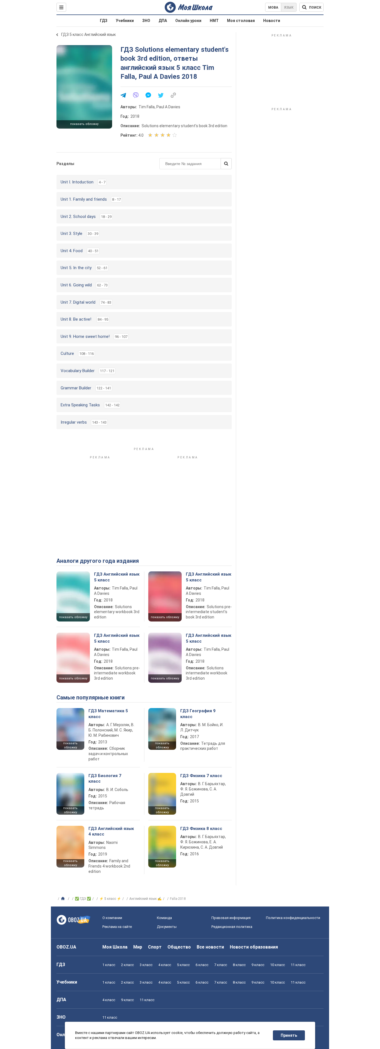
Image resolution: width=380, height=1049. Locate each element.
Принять (289, 1035)
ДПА (163, 20)
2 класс (127, 965)
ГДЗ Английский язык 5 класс (116, 577)
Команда (164, 918)
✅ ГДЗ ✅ (83, 899)
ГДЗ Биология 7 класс (104, 778)
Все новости (210, 947)
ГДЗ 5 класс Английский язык (88, 34)
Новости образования (254, 947)
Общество (179, 947)
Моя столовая (241, 20)
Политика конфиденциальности (293, 918)
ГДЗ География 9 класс (198, 713)
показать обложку (84, 124)
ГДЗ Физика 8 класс (201, 828)
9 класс (257, 965)
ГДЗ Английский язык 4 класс (111, 831)
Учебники (125, 20)
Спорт (155, 947)
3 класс (146, 965)
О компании (112, 918)
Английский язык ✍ (145, 899)
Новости (271, 20)
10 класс (277, 965)
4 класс (164, 965)
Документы (167, 927)
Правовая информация (231, 918)
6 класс (202, 965)
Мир (137, 947)
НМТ (214, 20)
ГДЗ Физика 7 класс (201, 775)
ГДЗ (103, 20)
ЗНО (146, 20)
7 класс (220, 965)
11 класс (298, 965)
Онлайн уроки (188, 20)
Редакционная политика (231, 927)
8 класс (239, 965)
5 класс (183, 965)
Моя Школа (114, 947)
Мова (273, 7)
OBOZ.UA (66, 947)
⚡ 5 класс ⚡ (110, 899)
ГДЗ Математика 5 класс (108, 713)
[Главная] (63, 898)
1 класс (108, 965)
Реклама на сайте (117, 927)
